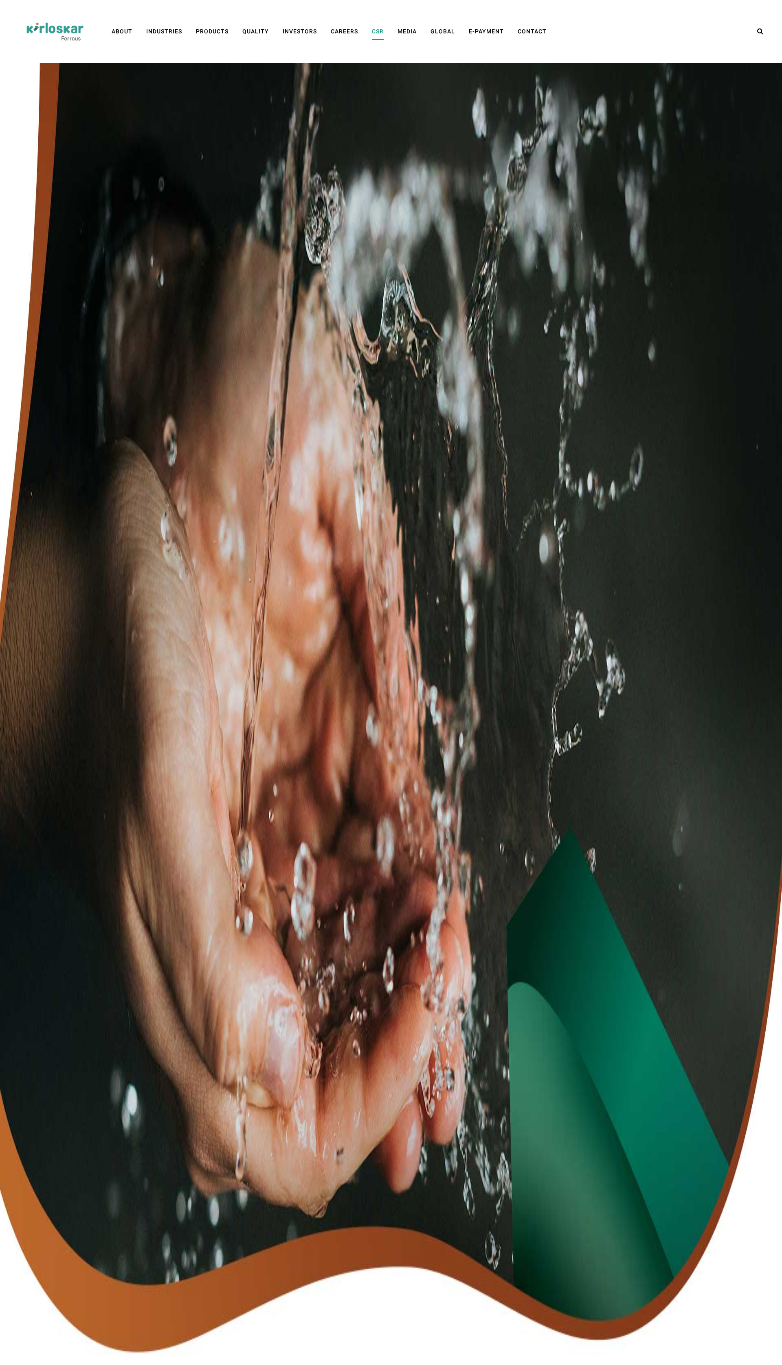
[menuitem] (121, 31)
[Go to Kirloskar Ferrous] (55, 31)
